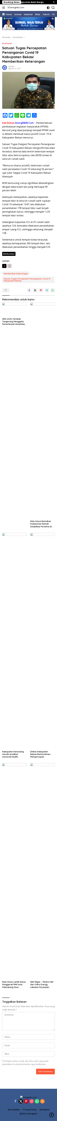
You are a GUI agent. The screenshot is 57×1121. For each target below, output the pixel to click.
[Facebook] (15, 1101)
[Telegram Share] (47, 290)
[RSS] (42, 1101)
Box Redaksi (14, 1109)
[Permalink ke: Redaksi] (4, 67)
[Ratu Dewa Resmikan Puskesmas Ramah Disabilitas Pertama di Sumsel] (42, 411)
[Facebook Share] (29, 290)
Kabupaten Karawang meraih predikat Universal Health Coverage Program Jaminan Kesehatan (13, 754)
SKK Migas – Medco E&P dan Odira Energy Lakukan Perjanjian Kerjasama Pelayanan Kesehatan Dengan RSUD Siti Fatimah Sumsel (42, 985)
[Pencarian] (53, 7)
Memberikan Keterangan (16, 273)
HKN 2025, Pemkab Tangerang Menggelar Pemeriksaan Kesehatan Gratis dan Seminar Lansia (14, 322)
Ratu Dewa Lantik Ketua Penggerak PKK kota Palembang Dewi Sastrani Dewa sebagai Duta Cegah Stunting (14, 985)
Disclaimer (45, 1109)
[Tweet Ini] (35, 290)
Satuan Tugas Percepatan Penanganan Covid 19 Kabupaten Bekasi (27, 279)
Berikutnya (8, 253)
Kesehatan (7, 43)
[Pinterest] (26, 1101)
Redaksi (11, 66)
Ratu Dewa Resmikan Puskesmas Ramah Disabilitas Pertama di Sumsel (41, 524)
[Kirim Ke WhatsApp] (52, 290)
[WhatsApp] (37, 1101)
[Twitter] (20, 1101)
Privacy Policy (29, 1109)
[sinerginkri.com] (15, 7)
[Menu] (4, 7)
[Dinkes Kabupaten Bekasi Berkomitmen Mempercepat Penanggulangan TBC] (42, 641)
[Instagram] (31, 1101)
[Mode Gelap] (48, 7)
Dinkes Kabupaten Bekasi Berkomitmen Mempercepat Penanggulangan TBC (40, 754)
